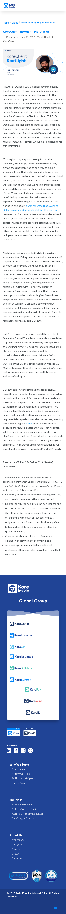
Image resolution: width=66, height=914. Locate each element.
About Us (16, 835)
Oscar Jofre (12, 37)
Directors (16, 853)
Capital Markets (45, 37)
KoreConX (8, 41)
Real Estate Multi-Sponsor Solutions (28, 813)
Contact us (17, 858)
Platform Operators (21, 773)
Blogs (15, 22)
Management (18, 844)
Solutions (16, 799)
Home (6, 22)
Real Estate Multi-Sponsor (24, 778)
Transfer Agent (19, 783)
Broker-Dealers (19, 769)
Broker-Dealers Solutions (23, 804)
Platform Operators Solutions (25, 809)
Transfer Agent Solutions (23, 818)
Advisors (16, 849)
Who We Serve (20, 764)
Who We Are (18, 839)
